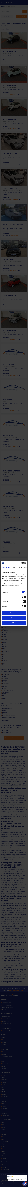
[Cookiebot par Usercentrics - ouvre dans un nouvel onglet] (20, 563)
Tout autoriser (14, 613)
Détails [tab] (13, 567)
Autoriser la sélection (14, 617)
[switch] (24, 597)
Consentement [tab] (5, 567)
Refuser (14, 622)
